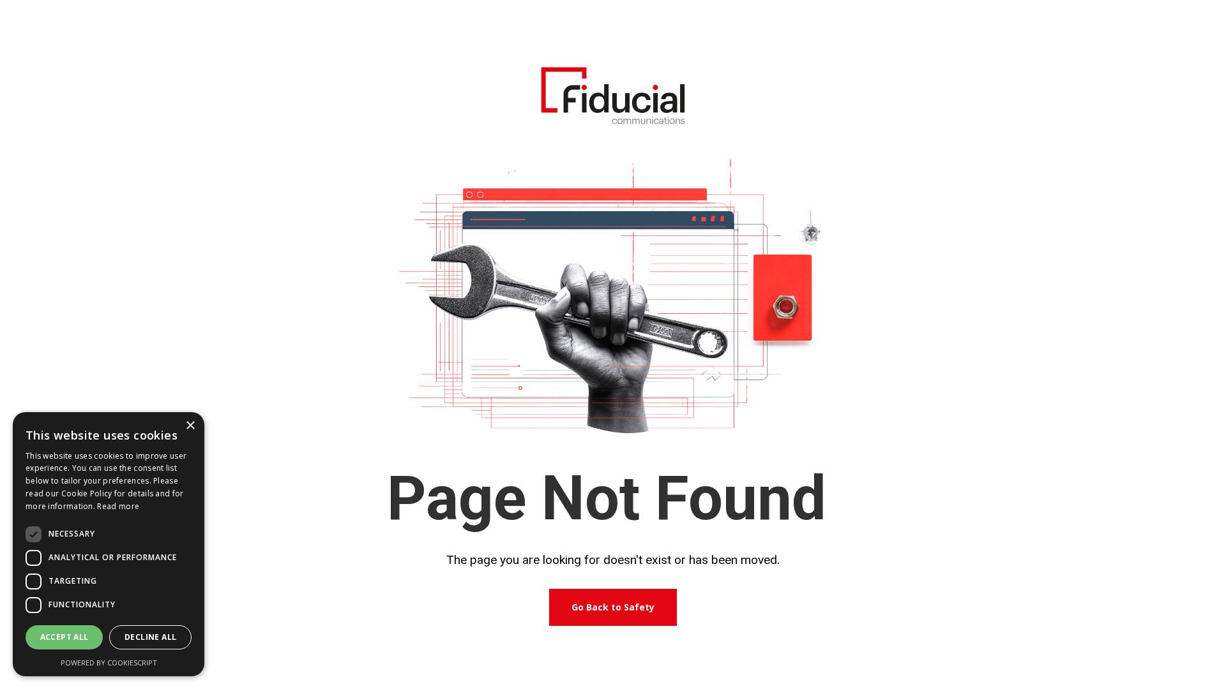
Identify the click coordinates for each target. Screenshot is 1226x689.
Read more (118, 506)
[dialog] (108, 544)
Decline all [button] (150, 637)
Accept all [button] (64, 637)
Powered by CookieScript (109, 662)
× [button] (190, 426)
